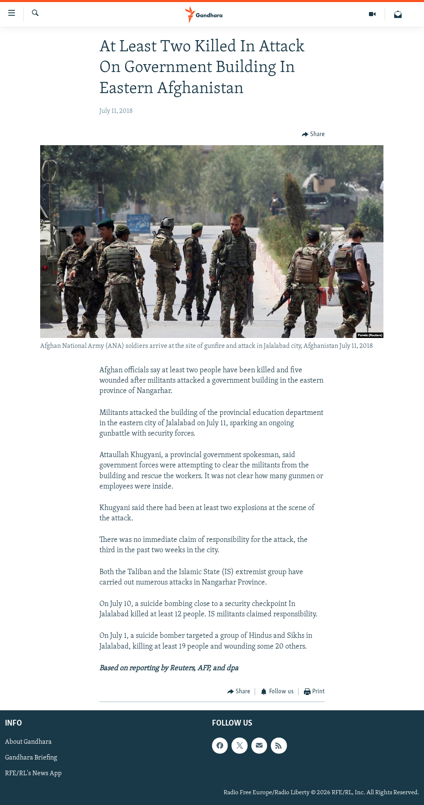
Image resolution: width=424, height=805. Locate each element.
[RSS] (279, 746)
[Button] (313, 134)
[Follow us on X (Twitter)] (239, 746)
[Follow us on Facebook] (220, 746)
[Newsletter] (398, 14)
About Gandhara (28, 742)
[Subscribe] (259, 746)
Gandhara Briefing (31, 758)
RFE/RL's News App (33, 774)
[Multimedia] (372, 14)
